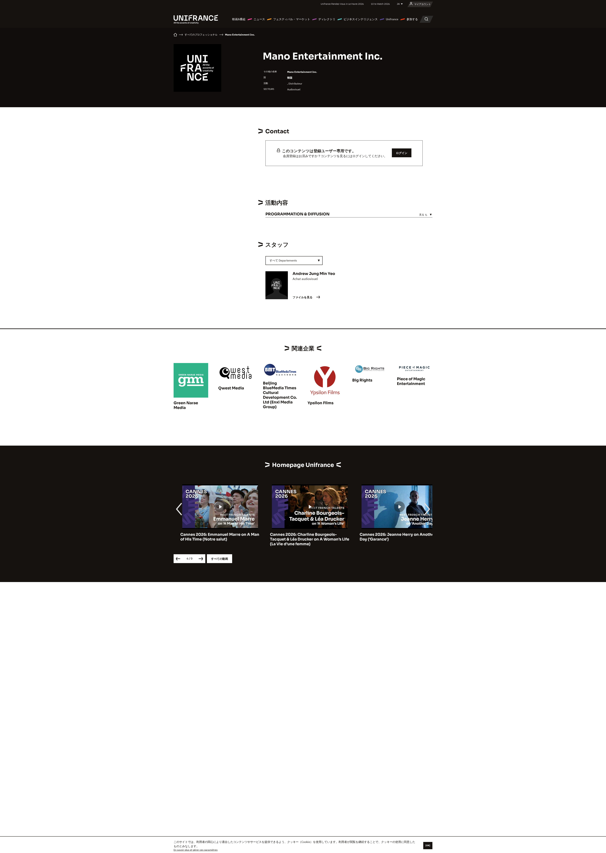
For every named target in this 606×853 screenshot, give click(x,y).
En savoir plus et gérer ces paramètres (196, 849)
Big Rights (362, 380)
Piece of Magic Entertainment (411, 381)
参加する (412, 19)
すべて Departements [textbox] (283, 260)
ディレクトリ (326, 19)
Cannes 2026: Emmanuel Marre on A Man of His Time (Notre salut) (213, 537)
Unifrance (392, 19)
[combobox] (294, 260)
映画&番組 (238, 19)
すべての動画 (219, 559)
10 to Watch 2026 (380, 3)
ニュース (259, 19)
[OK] (427, 845)
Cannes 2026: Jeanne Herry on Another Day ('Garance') (391, 537)
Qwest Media (231, 388)
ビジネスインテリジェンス (361, 19)
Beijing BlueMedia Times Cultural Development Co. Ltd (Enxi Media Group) (280, 395)
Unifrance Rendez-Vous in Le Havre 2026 (342, 3)
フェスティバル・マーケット (291, 19)
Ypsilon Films (320, 403)
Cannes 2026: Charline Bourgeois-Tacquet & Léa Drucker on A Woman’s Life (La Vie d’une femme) (302, 539)
